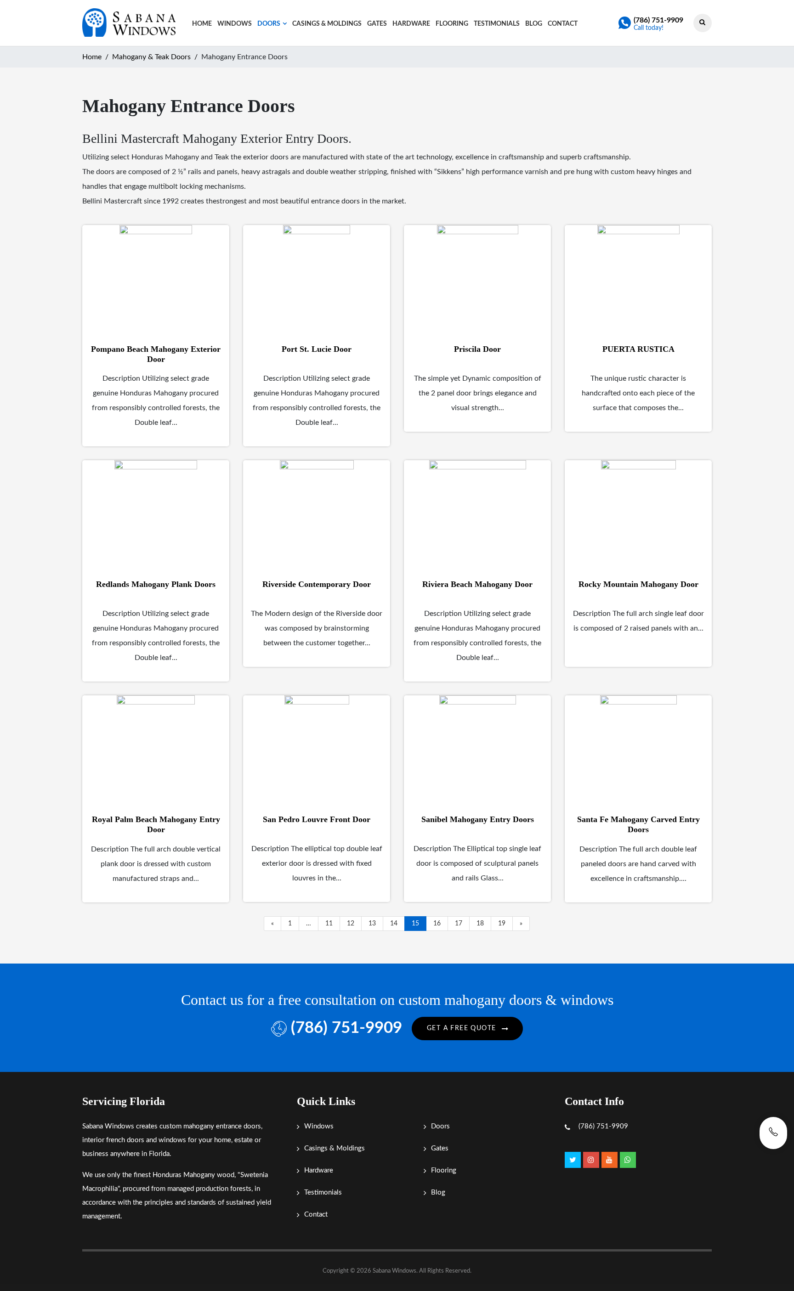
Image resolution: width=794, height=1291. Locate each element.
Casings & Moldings (327, 24)
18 (480, 923)
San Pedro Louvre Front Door (316, 819)
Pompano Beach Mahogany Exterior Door (156, 354)
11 (329, 923)
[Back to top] (773, 1263)
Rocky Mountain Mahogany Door (638, 584)
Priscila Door (477, 349)
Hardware (411, 24)
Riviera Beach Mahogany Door (477, 584)
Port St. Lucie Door (317, 349)
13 (372, 923)
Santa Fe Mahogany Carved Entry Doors (638, 824)
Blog (533, 24)
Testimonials (497, 24)
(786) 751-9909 (658, 20)
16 (437, 923)
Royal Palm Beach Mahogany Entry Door (156, 824)
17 (458, 923)
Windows (234, 24)
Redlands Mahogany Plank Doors (156, 584)
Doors (268, 24)
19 (501, 923)
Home (202, 24)
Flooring (452, 24)
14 (393, 923)
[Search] (702, 22)
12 (350, 923)
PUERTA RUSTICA (638, 349)
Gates (377, 24)
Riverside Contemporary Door (316, 584)
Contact (563, 24)
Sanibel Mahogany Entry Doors (477, 819)
